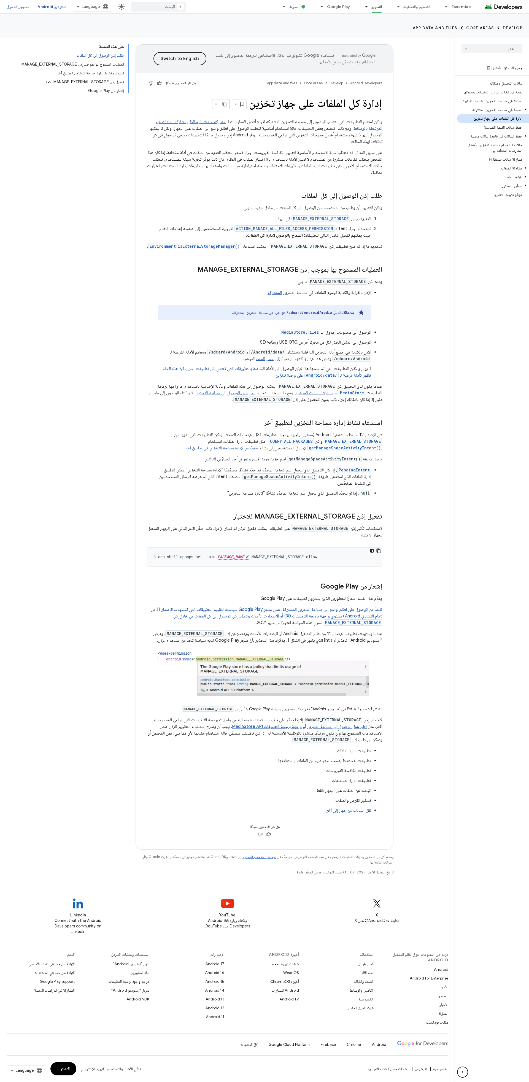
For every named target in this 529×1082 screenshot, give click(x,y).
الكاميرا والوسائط (362, 990)
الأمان (444, 986)
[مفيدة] (159, 83)
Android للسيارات (285, 990)
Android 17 (214, 963)
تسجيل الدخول (18, 6)
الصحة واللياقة (364, 981)
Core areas (480, 27)
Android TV (289, 999)
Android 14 (214, 990)
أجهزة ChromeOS (284, 981)
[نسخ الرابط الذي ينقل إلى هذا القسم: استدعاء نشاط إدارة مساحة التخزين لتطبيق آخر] (258, 423)
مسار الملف (265, 358)
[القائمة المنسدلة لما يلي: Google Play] (319, 6)
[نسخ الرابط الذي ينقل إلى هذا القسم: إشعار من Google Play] (314, 587)
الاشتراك (63, 1069)
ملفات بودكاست (437, 1022)
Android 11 (215, 1016)
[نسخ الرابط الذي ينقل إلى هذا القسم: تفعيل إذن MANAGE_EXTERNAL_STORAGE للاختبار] (228, 517)
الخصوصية (366, 999)
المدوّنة (443, 1013)
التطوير (376, 6)
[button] (493, 109)
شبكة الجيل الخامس (360, 1007)
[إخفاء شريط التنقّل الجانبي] (462, 1072)
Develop (513, 27)
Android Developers (366, 83)
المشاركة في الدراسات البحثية (54, 990)
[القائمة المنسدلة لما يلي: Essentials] (444, 6)
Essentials (462, 6)
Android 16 (214, 972)
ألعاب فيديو (365, 963)
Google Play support (57, 981)
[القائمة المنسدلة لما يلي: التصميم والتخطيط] (395, 6)
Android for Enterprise (429, 978)
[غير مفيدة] (151, 83)
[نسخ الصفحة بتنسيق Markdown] (225, 104)
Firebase (328, 1044)
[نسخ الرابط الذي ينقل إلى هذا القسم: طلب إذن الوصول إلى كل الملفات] (295, 196)
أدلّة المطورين (139, 972)
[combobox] (158, 7)
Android (441, 969)
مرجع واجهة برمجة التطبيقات (128, 981)
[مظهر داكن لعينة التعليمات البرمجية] (372, 550)
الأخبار (443, 1004)
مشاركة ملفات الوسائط (208, 122)
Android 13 (215, 999)
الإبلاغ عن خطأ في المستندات (54, 972)
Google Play (338, 6)
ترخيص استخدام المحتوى (259, 856)
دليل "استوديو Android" (131, 963)
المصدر (443, 995)
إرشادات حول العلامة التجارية (388, 1069)
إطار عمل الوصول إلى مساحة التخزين (225, 393)
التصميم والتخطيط (416, 6)
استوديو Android (51, 6)
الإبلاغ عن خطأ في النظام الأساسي (51, 963)
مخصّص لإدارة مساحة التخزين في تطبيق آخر (222, 448)
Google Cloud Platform (289, 1044)
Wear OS (291, 972)
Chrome (354, 1044)
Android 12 (214, 1007)
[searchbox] (491, 48)
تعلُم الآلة (367, 972)
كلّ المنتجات (249, 1044)
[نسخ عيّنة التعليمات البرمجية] (378, 550)
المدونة (294, 6)
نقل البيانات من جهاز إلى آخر (348, 810)
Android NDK (137, 999)
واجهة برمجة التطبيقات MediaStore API (267, 726)
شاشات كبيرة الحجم (285, 963)
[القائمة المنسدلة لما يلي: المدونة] (281, 6)
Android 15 (214, 981)
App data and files (435, 27)
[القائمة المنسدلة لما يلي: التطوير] (364, 6)
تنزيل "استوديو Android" (130, 990)
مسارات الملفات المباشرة (314, 393)
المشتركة (275, 292)
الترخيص (421, 1069)
